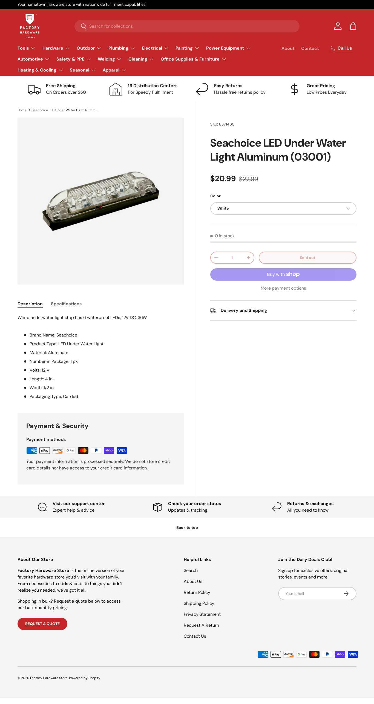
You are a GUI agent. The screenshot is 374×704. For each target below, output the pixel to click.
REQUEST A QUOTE (42, 623)
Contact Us (195, 636)
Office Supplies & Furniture (190, 59)
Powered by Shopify (84, 678)
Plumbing (118, 48)
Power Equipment (225, 48)
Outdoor (86, 48)
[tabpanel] (101, 357)
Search (191, 570)
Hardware (52, 48)
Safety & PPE (70, 59)
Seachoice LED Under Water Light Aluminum (64, 110)
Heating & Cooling (37, 70)
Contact (310, 48)
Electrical (152, 48)
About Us (193, 581)
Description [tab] (30, 304)
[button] (353, 26)
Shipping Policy (199, 603)
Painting (184, 48)
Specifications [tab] (66, 304)
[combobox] (187, 26)
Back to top (187, 527)
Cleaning (137, 59)
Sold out (307, 257)
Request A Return (201, 625)
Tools (23, 48)
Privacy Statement (202, 614)
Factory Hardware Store (49, 678)
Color (215, 195)
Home (22, 110)
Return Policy (197, 592)
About (288, 48)
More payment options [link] (283, 288)
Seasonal (79, 70)
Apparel (111, 70)
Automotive (30, 59)
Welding (106, 59)
